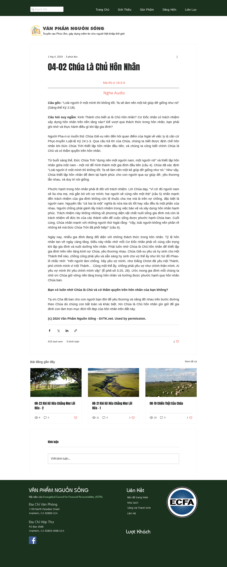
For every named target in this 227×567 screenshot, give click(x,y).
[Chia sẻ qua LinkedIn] (67, 330)
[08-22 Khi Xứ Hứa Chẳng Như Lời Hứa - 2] (56, 382)
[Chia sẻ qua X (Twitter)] (58, 330)
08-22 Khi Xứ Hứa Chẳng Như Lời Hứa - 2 (55, 405)
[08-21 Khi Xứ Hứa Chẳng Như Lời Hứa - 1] (113, 382)
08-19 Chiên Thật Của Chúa (166, 403)
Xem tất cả (191, 361)
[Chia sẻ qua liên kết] (75, 330)
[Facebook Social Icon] (32, 540)
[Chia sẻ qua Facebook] (49, 330)
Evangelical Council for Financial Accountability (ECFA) (73, 496)
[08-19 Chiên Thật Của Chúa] (171, 382)
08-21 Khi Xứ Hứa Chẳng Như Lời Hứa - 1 (112, 405)
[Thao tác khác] (177, 57)
